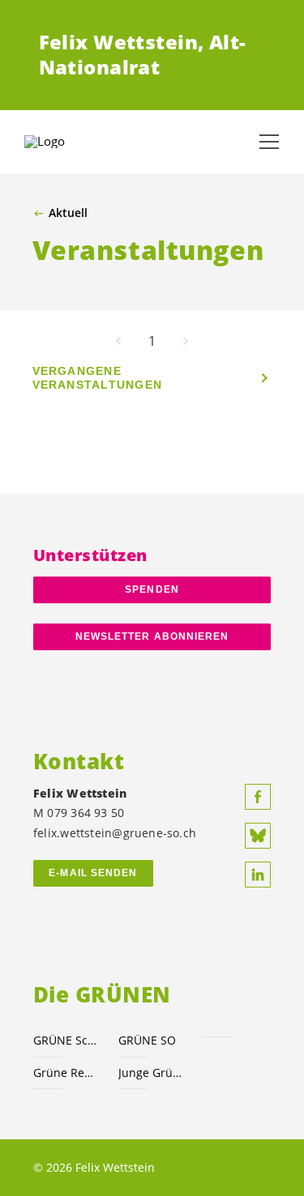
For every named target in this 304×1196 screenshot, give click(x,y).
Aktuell (68, 213)
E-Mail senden (93, 873)
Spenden (152, 589)
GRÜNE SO (147, 1040)
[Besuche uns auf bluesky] (258, 836)
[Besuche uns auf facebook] (258, 797)
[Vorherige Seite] (118, 340)
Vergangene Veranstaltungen (97, 377)
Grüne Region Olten (66, 1072)
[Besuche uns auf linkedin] (258, 874)
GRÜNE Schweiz (66, 1040)
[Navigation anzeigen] (269, 141)
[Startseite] (64, 141)
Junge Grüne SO (151, 1072)
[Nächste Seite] (185, 340)
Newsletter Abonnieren (152, 636)
